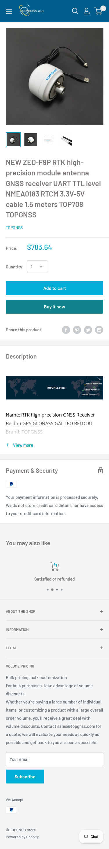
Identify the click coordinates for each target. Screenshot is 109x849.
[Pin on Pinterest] (77, 329)
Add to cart (54, 288)
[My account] (87, 11)
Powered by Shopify (22, 837)
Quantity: (15, 266)
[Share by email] (99, 329)
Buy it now (54, 306)
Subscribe (25, 776)
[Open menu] (9, 11)
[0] (98, 11)
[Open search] (75, 11)
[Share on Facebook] (66, 329)
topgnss (14, 227)
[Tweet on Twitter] (88, 329)
